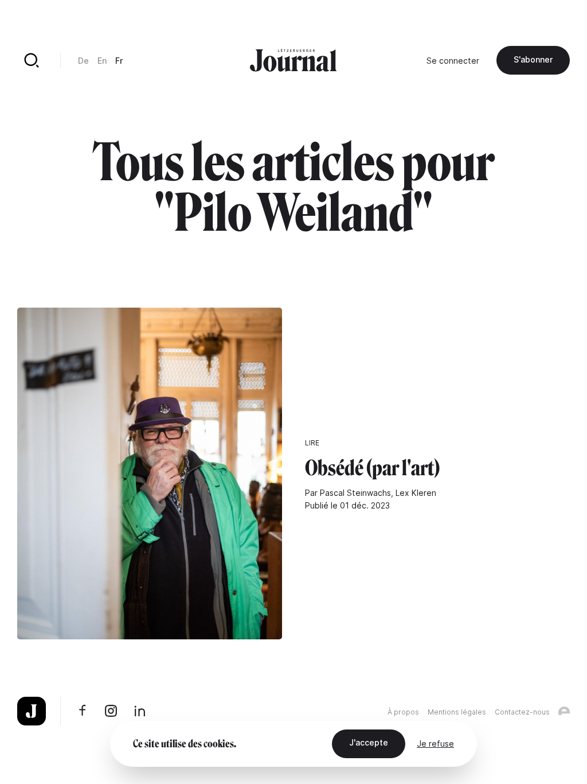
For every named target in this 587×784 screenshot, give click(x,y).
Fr (119, 60)
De (83, 60)
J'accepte (368, 742)
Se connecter (452, 60)
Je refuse (435, 743)
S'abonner (533, 59)
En (102, 60)
